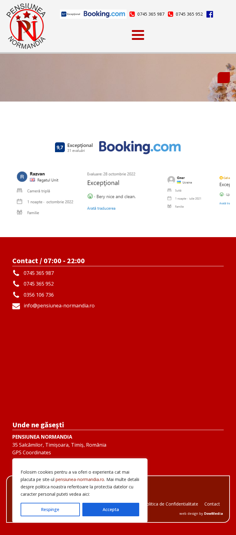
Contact (212, 504)
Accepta (111, 509)
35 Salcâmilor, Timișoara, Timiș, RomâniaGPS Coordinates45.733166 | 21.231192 (59, 448)
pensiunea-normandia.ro (80, 479)
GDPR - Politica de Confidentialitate (163, 504)
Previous (13, 190)
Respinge (50, 509)
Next (222, 190)
